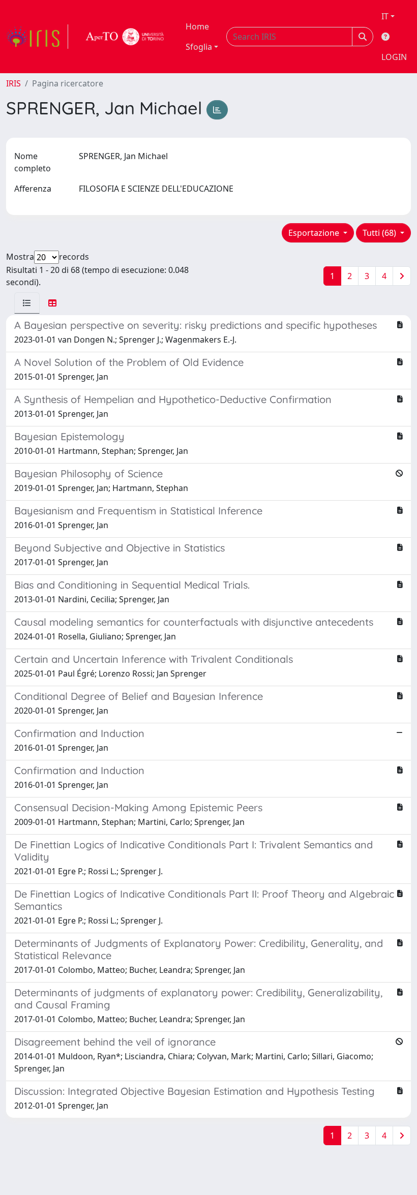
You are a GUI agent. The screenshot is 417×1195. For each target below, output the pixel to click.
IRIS (13, 83)
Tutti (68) (380, 232)
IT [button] (385, 16)
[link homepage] (37, 36)
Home (197, 26)
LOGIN (394, 57)
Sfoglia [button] (199, 46)
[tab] (27, 303)
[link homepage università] (125, 36)
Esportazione (314, 232)
